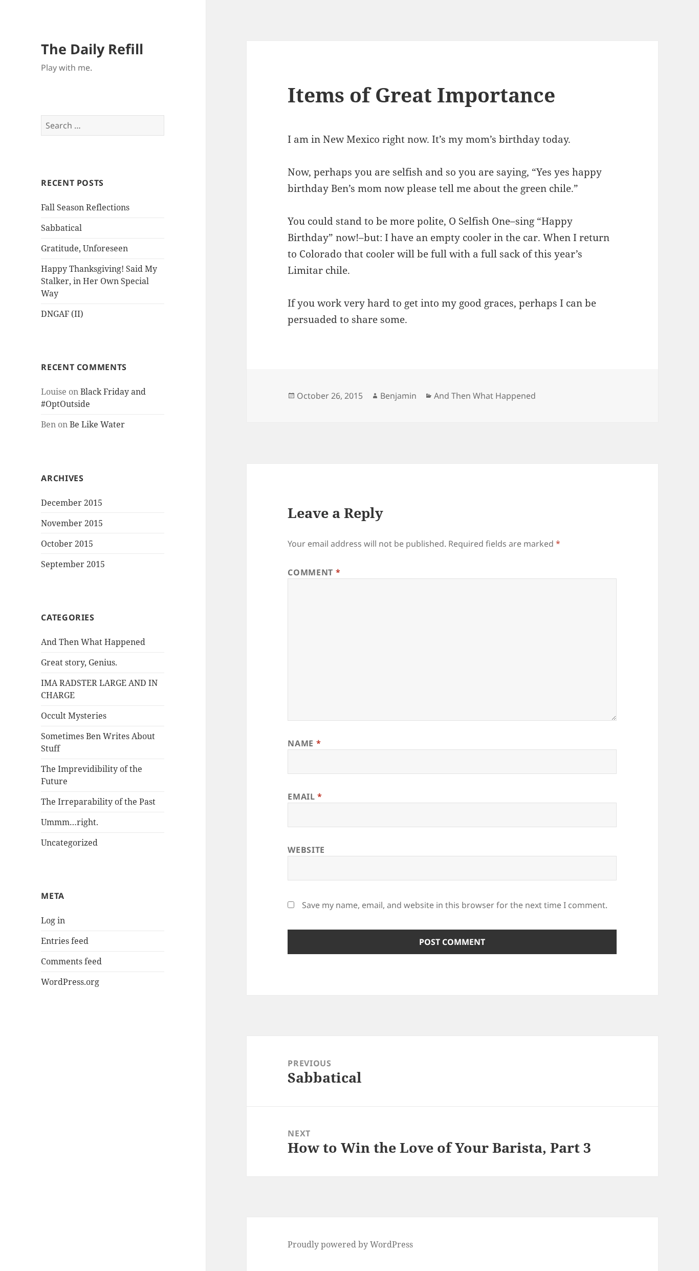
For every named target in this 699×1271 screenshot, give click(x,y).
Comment (314, 572)
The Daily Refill (92, 48)
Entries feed (65, 940)
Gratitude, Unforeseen (84, 248)
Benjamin (398, 395)
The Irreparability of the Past (98, 801)
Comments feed (71, 961)
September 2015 (73, 564)
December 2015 (71, 502)
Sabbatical (61, 227)
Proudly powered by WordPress (350, 1244)
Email (305, 796)
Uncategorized (69, 842)
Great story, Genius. (79, 662)
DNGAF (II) (62, 313)
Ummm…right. (69, 822)
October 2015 (67, 543)
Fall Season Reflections (85, 207)
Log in (53, 920)
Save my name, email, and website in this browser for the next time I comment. (454, 905)
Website (306, 849)
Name (304, 743)
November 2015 (72, 523)
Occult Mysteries (73, 715)
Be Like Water (97, 424)
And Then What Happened (93, 642)
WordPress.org (70, 981)
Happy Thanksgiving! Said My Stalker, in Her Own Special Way (99, 281)
